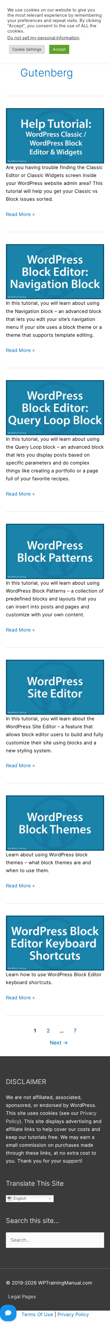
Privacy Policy (73, 1314)
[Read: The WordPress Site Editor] (55, 687)
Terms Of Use (37, 1314)
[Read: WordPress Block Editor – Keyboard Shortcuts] (55, 943)
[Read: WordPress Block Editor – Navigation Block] (55, 271)
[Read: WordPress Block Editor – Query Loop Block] (55, 407)
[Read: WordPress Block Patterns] (55, 551)
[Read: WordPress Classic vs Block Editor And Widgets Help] (55, 135)
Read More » (20, 214)
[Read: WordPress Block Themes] (55, 823)
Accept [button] (59, 49)
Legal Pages (22, 1296)
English (19, 1198)
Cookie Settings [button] (26, 49)
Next (59, 1043)
